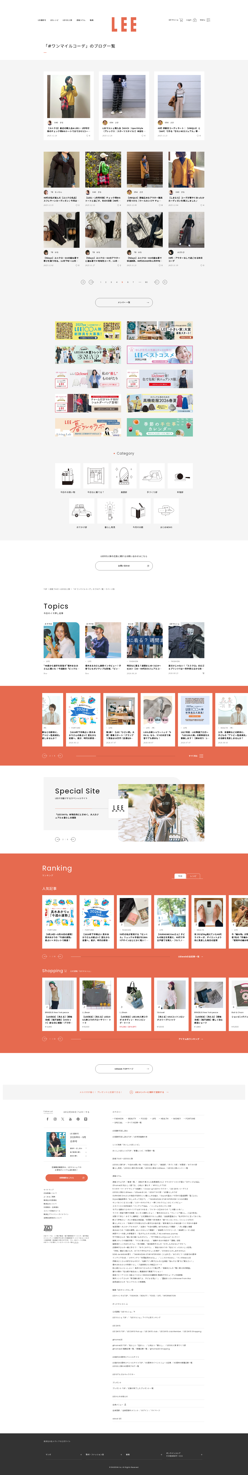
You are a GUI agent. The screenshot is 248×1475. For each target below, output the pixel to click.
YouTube (70, 1119)
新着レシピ (138, 1151)
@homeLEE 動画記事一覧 (123, 1349)
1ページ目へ (83, 282)
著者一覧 (131, 1182)
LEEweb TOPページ (124, 1069)
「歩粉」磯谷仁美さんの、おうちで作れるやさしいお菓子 (136, 1251)
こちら (76, 1242)
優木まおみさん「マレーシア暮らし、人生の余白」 (177, 1213)
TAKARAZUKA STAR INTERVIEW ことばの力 (152, 1254)
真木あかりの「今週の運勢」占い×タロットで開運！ (134, 1230)
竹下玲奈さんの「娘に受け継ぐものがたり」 (131, 1237)
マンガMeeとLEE (184, 1258)
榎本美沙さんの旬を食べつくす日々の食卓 (180, 1223)
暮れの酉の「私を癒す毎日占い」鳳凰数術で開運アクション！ (138, 1271)
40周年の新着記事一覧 (183, 1363)
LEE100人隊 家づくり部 (176, 1345)
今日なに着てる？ (150, 1164)
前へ (91, 282)
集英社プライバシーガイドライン (56, 1214)
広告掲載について (50, 1193)
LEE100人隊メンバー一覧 (178, 1168)
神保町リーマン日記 (187, 1230)
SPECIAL (119, 1122)
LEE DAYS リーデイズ (179, 1189)
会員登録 (116, 1410)
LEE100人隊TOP (119, 1164)
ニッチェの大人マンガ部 (161, 1206)
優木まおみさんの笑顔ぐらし (124, 1264)
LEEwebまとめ (141, 1192)
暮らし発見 (117, 1168)
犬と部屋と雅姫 (185, 1227)
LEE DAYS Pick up (134, 1331)
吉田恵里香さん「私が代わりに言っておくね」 (183, 1216)
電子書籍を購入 (75, 1152)
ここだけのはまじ (167, 1258)
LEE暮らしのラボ (170, 1192)
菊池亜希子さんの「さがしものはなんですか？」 (167, 1244)
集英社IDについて (50, 1204)
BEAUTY (132, 1118)
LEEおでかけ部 (155, 1192)
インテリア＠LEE (119, 1258)
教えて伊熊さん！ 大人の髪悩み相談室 (128, 1220)
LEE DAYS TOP (118, 1331)
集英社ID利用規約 (50, 1200)
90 (146, 282)
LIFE (154, 1118)
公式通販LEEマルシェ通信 (151, 1216)
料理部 (182, 1164)
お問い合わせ (124, 565)
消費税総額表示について (53, 1218)
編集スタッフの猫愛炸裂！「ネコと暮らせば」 (132, 1240)
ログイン (144, 1410)
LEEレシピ (54, 20)
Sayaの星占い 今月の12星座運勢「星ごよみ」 (180, 1195)
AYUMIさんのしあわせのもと (174, 1251)
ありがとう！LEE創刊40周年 (184, 1254)
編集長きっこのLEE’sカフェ (124, 1244)
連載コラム (81, 20)
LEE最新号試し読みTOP (122, 1137)
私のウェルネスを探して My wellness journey (158, 1233)
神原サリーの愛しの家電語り (124, 1233)
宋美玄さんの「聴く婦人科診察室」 (177, 1268)
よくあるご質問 (49, 1197)
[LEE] (124, 24)
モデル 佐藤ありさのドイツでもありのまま (130, 1209)
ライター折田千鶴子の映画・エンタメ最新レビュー (133, 1213)
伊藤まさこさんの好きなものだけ (126, 1261)
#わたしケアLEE (159, 1185)
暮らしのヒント (119, 1223)
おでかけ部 (192, 1164)
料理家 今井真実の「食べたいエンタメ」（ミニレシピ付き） (170, 1220)
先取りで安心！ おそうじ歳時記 (125, 1216)
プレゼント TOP (119, 1388)
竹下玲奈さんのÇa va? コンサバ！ (165, 1237)
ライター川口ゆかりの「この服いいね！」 (167, 1209)
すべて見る (193, 756)
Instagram (55, 1119)
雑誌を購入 (74, 1156)
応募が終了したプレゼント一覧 (140, 1388)
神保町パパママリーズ (167, 1230)
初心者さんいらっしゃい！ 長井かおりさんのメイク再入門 (136, 1268)
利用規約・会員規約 (51, 1207)
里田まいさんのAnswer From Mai (176, 1278)
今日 (180, 876)
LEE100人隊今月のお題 (133, 1168)
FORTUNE (190, 1118)
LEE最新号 (42, 20)
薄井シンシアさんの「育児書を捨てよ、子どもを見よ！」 (136, 1278)
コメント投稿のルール (52, 1211)
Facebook (47, 1119)
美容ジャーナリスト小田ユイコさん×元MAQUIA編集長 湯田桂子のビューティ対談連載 (148, 1275)
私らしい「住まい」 (137, 1345)
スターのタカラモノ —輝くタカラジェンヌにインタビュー (158, 1202)
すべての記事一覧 (134, 1122)
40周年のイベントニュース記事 (158, 1363)
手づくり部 (172, 1164)
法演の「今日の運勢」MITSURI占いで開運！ (159, 1227)
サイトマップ (49, 1190)
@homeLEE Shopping (160, 1349)
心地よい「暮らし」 (156, 1345)
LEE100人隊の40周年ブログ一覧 (126, 1366)
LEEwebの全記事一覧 (188, 957)
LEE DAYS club (151, 1331)
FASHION (119, 1118)
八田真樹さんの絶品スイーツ (150, 1264)
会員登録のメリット (130, 1410)
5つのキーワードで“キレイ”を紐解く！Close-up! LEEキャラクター (140, 1189)
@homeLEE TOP (119, 1345)
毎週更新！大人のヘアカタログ (125, 1227)
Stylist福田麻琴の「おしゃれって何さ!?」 (130, 1199)
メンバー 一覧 (124, 302)
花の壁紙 (141, 1244)
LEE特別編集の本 (140, 1137)
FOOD (144, 1118)
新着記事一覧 (141, 1349)
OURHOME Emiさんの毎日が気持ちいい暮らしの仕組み (135, 1195)
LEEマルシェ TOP (119, 1317)
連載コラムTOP (119, 1182)
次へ (156, 282)
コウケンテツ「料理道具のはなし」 (143, 1258)
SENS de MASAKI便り (122, 1254)
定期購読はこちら (66, 1178)
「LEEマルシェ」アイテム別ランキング (144, 1317)
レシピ (193, 876)
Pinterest (78, 1119)
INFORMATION (169, 1295)
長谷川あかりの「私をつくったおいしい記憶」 (174, 1247)
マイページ (155, 1410)
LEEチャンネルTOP (120, 1295)
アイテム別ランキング (189, 1039)
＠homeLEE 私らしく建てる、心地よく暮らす (131, 1185)
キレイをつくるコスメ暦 (122, 1202)
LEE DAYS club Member (170, 1331)
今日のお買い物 (134, 1164)
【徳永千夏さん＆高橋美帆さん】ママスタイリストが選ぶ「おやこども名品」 (169, 1182)
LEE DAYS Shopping (192, 1331)
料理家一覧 (150, 1151)
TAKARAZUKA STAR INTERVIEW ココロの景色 (169, 1199)
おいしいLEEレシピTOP (122, 1151)
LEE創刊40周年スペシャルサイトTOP (128, 1363)
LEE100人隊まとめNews (155, 1168)
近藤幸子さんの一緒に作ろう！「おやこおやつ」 (132, 1247)
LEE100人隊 (67, 20)
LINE (85, 1119)
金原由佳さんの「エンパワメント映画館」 (130, 1282)
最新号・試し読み (76, 1148)
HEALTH (164, 1118)
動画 (91, 20)
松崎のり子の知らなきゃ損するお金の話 (144, 1223)
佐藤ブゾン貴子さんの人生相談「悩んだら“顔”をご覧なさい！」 (168, 1261)
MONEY (177, 1118)
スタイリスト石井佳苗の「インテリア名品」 (131, 1206)
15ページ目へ (165, 282)
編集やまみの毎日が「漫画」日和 (166, 1240)
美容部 (163, 1164)
